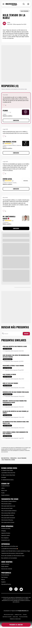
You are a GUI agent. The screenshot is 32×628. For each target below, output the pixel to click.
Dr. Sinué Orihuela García (9, 217)
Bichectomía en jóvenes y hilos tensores (13, 365)
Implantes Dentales (5, 533)
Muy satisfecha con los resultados (9, 558)
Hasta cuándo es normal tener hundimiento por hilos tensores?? (15, 433)
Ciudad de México (5, 485)
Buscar (26, 333)
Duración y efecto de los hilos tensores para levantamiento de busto (15, 401)
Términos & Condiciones (15, 618)
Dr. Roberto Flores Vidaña (7, 470)
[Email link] (21, 589)
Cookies (25, 614)
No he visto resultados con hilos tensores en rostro (12, 555)
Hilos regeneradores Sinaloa (7, 522)
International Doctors (6, 584)
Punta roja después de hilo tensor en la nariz (15, 346)
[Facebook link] (16, 590)
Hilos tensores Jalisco (6, 503)
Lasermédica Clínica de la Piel (8, 472)
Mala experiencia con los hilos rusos (9, 546)
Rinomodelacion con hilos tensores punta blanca (16, 392)
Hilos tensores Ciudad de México (8, 501)
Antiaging (3, 530)
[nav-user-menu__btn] (28, 4)
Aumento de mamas (5, 528)
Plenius (5, 110)
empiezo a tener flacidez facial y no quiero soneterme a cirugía (15, 551)
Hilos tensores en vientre (9, 374)
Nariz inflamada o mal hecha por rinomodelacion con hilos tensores (16, 356)
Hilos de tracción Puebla (6, 508)
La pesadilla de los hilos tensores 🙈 (9, 548)
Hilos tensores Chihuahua (7, 520)
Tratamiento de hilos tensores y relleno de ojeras (12, 553)
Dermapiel (3, 477)
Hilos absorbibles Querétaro (7, 515)
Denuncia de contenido (6, 568)
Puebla (3, 492)
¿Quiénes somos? (5, 564)
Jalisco (3, 488)
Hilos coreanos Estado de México (8, 510)
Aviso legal (15, 616)
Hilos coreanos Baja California (8, 513)
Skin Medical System (9, 142)
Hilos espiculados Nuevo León (8, 506)
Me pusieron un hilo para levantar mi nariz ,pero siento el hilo (16, 422)
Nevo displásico (5, 537)
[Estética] (11, 4)
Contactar (16, 120)
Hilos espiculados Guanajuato (8, 517)
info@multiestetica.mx (23, 610)
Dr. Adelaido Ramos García (7, 479)
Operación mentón (5, 535)
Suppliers (3, 582)
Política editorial (23, 616)
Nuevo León (4, 490)
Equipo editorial (4, 566)
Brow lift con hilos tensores (10, 383)
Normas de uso (18, 614)
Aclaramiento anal (5, 540)
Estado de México (5, 495)
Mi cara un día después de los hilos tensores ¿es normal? (15, 412)
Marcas (3, 579)
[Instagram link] (10, 590)
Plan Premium (4, 577)
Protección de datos (8, 614)
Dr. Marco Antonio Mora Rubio (8, 475)
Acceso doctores (5, 575)
